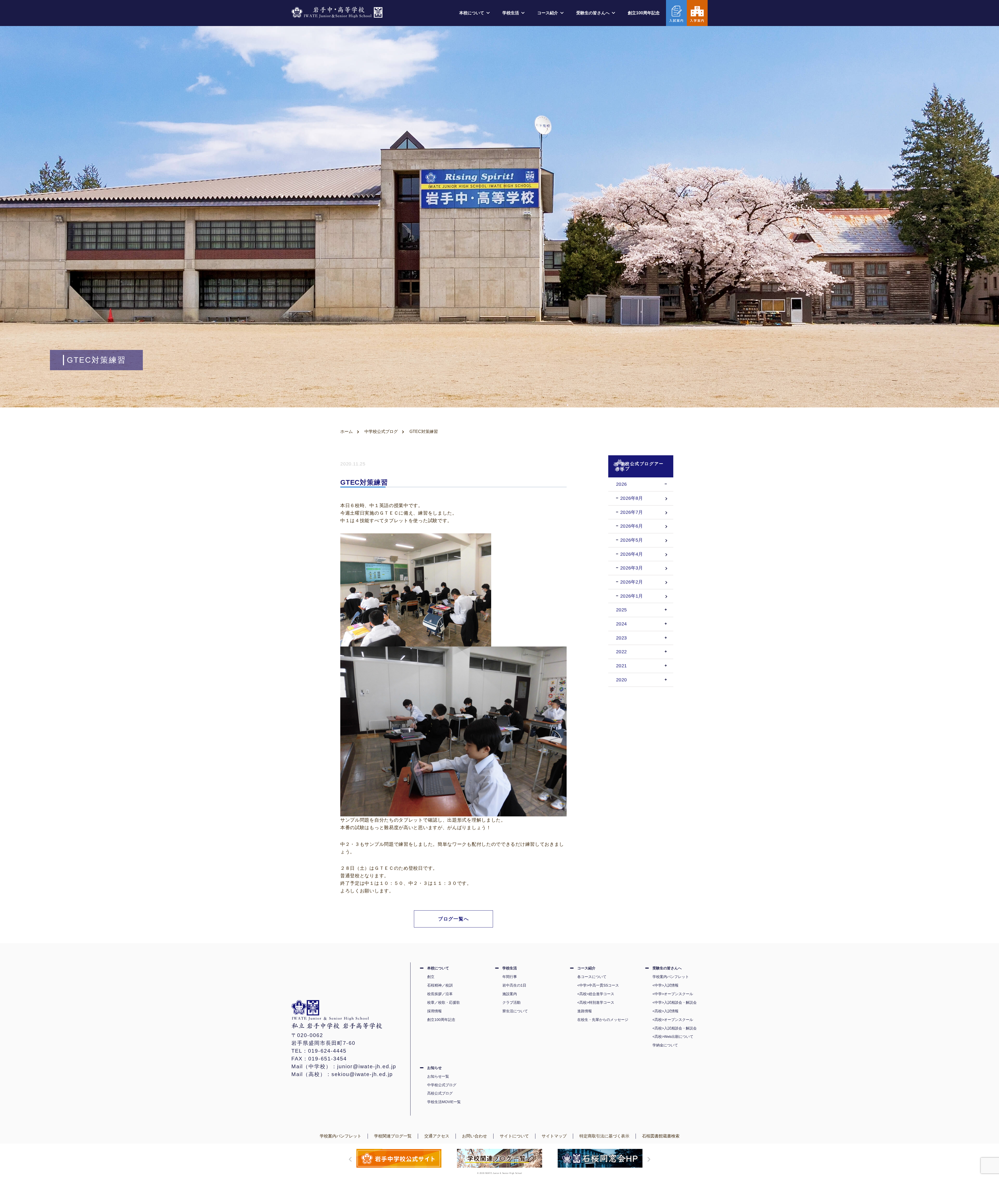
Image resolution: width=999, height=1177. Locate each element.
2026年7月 (631, 512)
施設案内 (509, 994)
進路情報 (584, 1011)
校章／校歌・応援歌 (443, 1002)
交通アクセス (436, 1136)
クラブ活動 (511, 1002)
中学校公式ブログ (381, 431)
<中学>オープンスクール (672, 994)
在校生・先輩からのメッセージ (602, 1020)
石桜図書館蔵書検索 (661, 1136)
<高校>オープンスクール (672, 1020)
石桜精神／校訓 (440, 985)
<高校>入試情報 (665, 1011)
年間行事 (509, 977)
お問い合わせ (474, 1136)
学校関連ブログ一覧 (393, 1136)
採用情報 (434, 1011)
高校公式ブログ (440, 1093)
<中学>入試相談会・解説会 (674, 1002)
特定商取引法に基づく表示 (604, 1136)
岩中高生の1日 (514, 985)
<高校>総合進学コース (595, 994)
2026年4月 (631, 554)
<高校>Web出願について (672, 1036)
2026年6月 (631, 526)
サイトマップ (554, 1136)
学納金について (665, 1045)
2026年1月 (631, 596)
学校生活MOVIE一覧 (444, 1102)
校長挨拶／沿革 (440, 994)
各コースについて (591, 977)
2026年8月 (631, 498)
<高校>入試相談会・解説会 (674, 1028)
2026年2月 (631, 582)
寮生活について (515, 1011)
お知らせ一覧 (438, 1076)
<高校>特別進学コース (595, 1002)
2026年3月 (631, 568)
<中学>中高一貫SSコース (598, 985)
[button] (349, 1159)
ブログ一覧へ (453, 919)
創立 (430, 977)
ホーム (346, 431)
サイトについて (514, 1136)
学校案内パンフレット (670, 977)
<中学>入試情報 (665, 985)
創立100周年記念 (644, 13)
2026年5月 (631, 540)
